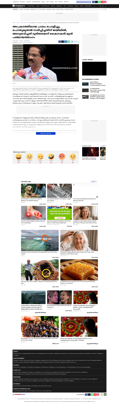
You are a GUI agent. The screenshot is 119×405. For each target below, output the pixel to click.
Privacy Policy (42, 398)
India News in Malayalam (54, 353)
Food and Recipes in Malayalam (50, 372)
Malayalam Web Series (85, 360)
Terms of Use (34, 398)
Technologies (34, 385)
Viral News (16, 355)
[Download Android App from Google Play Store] (102, 394)
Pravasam (70, 5)
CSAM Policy (49, 398)
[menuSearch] (105, 6)
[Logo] (19, 6)
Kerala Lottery (60, 9)
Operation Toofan (51, 9)
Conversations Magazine (32, 380)
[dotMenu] (94, 6)
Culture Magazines (92, 379)
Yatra (81, 5)
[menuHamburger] (103, 6)
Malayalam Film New (18, 360)
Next (105, 9)
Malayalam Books (59, 379)
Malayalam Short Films (46, 360)
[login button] (101, 6)
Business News (17, 385)
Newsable (22, 1)
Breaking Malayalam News (28, 353)
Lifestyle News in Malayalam (20, 372)
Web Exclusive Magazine (45, 380)
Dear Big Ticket (47, 390)
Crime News (71, 353)
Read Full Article (46, 133)
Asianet (19, 394)
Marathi (60, 1)
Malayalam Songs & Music (36, 362)
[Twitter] (96, 2)
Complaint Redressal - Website (60, 398)
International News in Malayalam (82, 353)
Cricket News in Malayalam (33, 367)
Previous (103, 9)
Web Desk (27, 40)
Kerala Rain (33, 9)
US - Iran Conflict (41, 9)
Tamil (47, 1)
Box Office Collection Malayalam (21, 362)
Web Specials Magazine (57, 380)
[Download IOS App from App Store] (105, 394)
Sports (53, 5)
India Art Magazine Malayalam (47, 379)
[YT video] (102, 2)
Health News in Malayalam (64, 372)
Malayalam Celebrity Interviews (68, 362)
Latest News (31, 5)
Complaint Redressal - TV (75, 398)
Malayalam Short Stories (19, 380)
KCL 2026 (26, 9)
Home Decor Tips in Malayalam (79, 372)
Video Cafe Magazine (69, 380)
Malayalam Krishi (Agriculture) (32, 379)
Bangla (52, 1)
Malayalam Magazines (18, 379)
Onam (21, 9)
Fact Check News (42, 385)
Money (77, 5)
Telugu (43, 1)
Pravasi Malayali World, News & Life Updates (24, 390)
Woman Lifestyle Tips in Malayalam (22, 374)
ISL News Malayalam (60, 367)
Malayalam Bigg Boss (96, 360)
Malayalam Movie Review (59, 360)
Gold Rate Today (69, 9)
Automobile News (26, 385)
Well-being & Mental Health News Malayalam (55, 374)
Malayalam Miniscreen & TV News (51, 362)
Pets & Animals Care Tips (37, 374)
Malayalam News (17, 353)
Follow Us (76, 41)
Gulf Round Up (39, 390)
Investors (99, 398)
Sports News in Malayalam (19, 367)
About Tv (28, 398)
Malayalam (16, 1)
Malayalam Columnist (69, 379)
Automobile (88, 5)
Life (65, 5)
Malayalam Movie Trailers (72, 360)
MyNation (66, 1)
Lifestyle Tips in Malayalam (34, 372)
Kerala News (64, 353)
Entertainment (45, 5)
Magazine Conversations (81, 379)
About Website (21, 398)
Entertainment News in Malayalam (32, 360)
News (37, 5)
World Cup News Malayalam (84, 367)
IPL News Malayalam (71, 367)
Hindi (56, 1)
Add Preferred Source (83, 2)
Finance (49, 385)
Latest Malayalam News (41, 353)
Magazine (59, 5)
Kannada (28, 1)
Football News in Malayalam (48, 367)
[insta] (105, 2)
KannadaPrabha (36, 1)
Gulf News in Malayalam (97, 353)
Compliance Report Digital (89, 398)
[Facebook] (93, 2)
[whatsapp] (99, 2)
